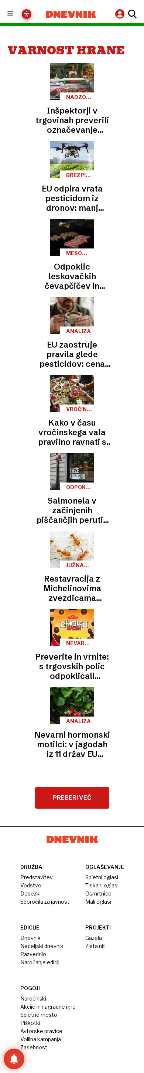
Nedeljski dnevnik (42, 946)
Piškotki (30, 1023)
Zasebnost (33, 1047)
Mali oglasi (98, 901)
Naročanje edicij (39, 962)
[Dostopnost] (26, 14)
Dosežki (30, 893)
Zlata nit (95, 946)
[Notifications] (14, 1059)
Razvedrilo (33, 954)
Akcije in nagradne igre (48, 1006)
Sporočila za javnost (44, 901)
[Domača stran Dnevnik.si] (70, 14)
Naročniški (33, 998)
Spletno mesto (38, 1015)
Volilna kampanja (40, 1039)
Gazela (93, 938)
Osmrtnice (98, 893)
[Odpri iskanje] (131, 14)
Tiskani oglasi (102, 885)
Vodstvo (30, 885)
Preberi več (72, 797)
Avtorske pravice (41, 1031)
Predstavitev (36, 877)
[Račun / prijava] (120, 13)
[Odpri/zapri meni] (16, 14)
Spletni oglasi (101, 877)
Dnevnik (30, 938)
